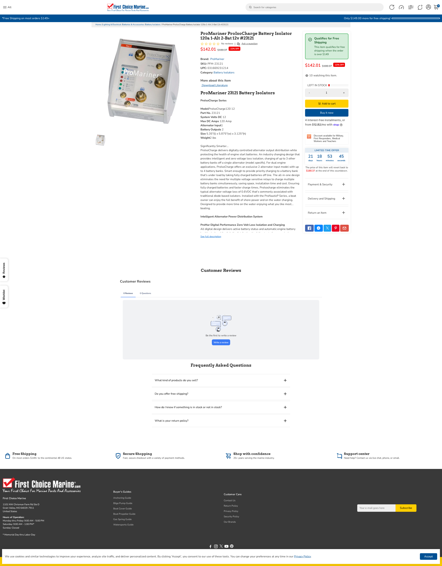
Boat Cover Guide (122, 508)
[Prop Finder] (392, 7)
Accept (428, 556)
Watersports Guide (123, 524)
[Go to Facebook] (309, 228)
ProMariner (217, 59)
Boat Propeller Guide (124, 514)
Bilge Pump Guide (122, 503)
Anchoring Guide (122, 498)
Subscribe (406, 508)
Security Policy (231, 516)
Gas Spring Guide (122, 519)
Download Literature (214, 85)
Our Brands (230, 522)
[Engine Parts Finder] (401, 7)
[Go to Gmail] (344, 228)
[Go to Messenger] (318, 228)
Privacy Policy (231, 511)
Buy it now (326, 113)
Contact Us (230, 500)
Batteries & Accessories (133, 24)
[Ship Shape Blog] (411, 7)
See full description (210, 236)
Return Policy (231, 505)
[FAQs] (420, 7)
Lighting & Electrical (111, 24)
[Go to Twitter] (327, 228)
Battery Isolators (152, 24)
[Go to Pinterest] (335, 228)
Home (98, 24)
